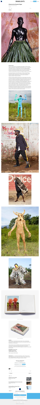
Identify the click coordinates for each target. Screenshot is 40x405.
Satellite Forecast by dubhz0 (13, 377)
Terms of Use (23, 396)
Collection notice (26, 400)
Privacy (21, 400)
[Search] (31, 1)
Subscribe (35, 1)
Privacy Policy (24, 366)
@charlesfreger (14, 350)
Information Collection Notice (20, 366)
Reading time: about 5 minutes (12, 378)
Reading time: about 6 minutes (12, 387)
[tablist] (10, 375)
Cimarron (15, 351)
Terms (23, 400)
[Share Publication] (32, 1)
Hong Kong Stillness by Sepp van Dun (14, 386)
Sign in (38, 1)
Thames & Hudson (26, 68)
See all (10, 390)
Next (29, 373)
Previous (11, 373)
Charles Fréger (15, 349)
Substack (17, 403)
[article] (20, 379)
